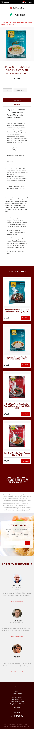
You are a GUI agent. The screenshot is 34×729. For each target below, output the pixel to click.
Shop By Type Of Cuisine (17, 701)
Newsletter (17, 710)
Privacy (29, 726)
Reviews (17, 104)
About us (17, 687)
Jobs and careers (17, 693)
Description (17, 100)
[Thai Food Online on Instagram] (17, 716)
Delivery (17, 691)
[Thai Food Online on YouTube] (19, 716)
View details (25, 318)
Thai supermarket (6, 22)
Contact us (17, 689)
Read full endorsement (17, 601)
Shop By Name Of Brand (17, 704)
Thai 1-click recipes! (17, 699)
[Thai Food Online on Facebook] (12, 716)
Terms (24, 726)
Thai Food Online (15, 724)
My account (17, 708)
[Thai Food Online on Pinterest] (14, 716)
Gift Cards (17, 712)
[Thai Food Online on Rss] (22, 716)
